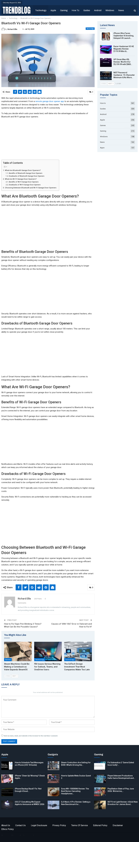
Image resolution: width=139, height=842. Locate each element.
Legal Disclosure (39, 825)
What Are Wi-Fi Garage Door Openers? (21, 179)
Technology (40, 10)
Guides (86, 10)
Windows (109, 10)
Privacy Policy (59, 825)
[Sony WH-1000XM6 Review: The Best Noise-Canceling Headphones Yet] (53, 791)
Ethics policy (7, 829)
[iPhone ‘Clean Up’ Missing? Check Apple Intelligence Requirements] (7, 778)
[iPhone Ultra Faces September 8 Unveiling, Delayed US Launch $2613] (106, 36)
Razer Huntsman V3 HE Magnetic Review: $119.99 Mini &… (123, 48)
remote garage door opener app (49, 101)
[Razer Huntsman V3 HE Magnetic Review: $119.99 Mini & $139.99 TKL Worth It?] (106, 49)
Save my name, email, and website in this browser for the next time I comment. (31, 736)
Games (8, 659)
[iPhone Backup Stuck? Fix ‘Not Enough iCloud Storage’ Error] (7, 791)
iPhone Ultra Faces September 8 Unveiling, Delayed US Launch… (123, 35)
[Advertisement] (48, 140)
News (121, 10)
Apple (53, 10)
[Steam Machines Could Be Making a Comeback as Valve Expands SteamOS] (18, 651)
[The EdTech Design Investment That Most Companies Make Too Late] (78, 651)
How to (75, 10)
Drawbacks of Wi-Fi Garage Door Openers (24, 185)
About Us (5, 825)
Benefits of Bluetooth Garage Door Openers (25, 173)
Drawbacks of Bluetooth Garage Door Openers (26, 176)
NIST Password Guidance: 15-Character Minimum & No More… (124, 75)
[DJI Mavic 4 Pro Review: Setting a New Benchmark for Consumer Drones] (53, 805)
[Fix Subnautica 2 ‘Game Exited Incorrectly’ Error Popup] (100, 765)
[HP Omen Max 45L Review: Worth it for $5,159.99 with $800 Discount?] (106, 62)
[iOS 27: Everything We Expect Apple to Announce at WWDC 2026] (7, 805)
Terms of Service (79, 825)
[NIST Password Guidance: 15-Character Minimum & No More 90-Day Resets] (106, 75)
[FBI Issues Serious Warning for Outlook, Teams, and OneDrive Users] (48, 651)
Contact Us (20, 825)
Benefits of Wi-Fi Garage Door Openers (23, 182)
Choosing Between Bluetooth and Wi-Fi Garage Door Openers (30, 188)
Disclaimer (118, 825)
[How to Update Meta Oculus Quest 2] (53, 778)
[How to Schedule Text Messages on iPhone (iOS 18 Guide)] (7, 765)
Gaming (64, 10)
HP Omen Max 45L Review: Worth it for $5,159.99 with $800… (122, 61)
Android (97, 10)
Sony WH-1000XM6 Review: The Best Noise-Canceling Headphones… (75, 791)
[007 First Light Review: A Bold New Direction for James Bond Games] (100, 805)
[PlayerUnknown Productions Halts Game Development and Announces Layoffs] (100, 778)
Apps (102, 148)
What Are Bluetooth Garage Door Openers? (23, 170)
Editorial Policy (100, 825)
